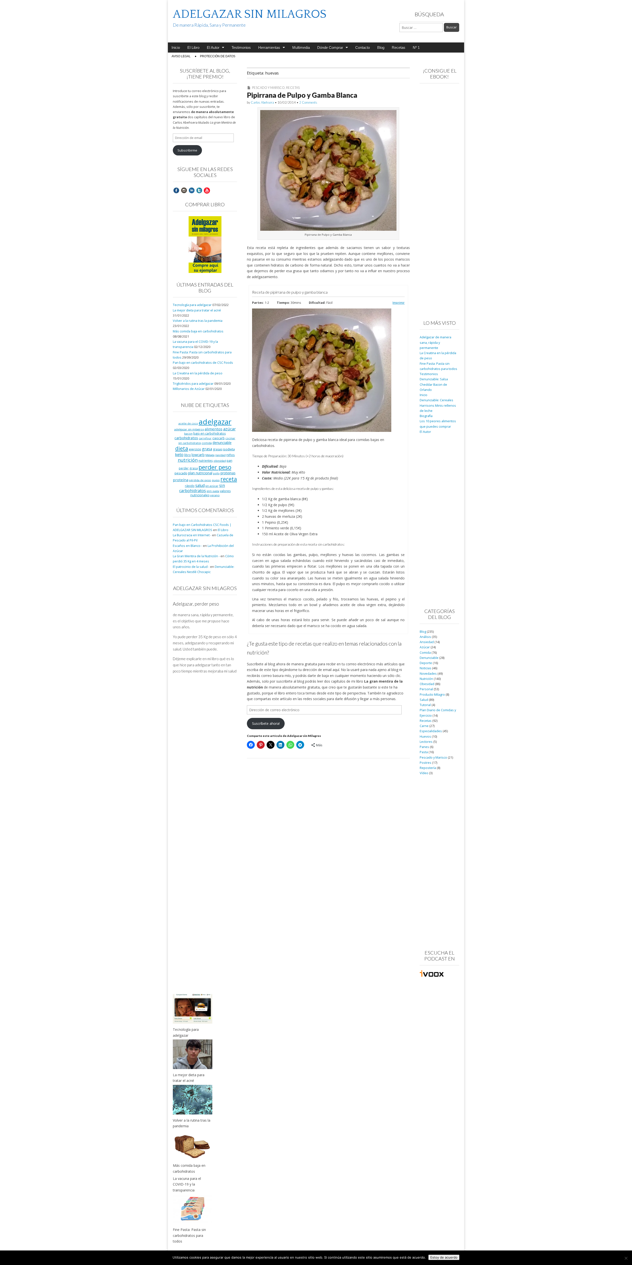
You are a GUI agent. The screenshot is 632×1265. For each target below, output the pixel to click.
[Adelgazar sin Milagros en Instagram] (183, 190)
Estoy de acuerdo (443, 1257)
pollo (216, 473)
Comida (425, 653)
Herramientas (269, 47)
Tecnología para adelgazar (192, 305)
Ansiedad (427, 642)
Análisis (425, 637)
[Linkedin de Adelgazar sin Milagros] (191, 190)
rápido (190, 486)
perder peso (214, 467)
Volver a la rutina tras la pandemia (197, 321)
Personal (426, 689)
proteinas (228, 473)
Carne (424, 726)
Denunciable (429, 658)
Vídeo (424, 773)
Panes (424, 747)
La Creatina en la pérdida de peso (197, 373)
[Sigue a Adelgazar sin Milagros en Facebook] (176, 190)
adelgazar (215, 422)
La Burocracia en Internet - (192, 535)
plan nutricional (200, 473)
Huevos (425, 736)
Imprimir (399, 303)
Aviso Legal (181, 56)
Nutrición (426, 679)
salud (200, 485)
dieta (181, 448)
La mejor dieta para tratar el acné (197, 310)
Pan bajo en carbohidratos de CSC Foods (203, 363)
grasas (217, 449)
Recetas (398, 47)
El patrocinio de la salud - (191, 567)
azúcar (229, 429)
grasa (207, 449)
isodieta (229, 449)
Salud (424, 700)
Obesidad (427, 684)
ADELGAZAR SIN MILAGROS (249, 14)
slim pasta (213, 491)
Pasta (424, 752)
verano (215, 495)
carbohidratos (186, 437)
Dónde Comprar (330, 47)
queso (216, 480)
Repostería (428, 768)
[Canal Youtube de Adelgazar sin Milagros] (206, 190)
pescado (181, 473)
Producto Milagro (432, 694)
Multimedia (301, 47)
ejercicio (195, 449)
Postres (425, 763)
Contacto (362, 47)
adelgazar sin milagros (189, 429)
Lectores (426, 742)
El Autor (213, 47)
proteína (180, 479)
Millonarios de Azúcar (189, 389)
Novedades (428, 673)
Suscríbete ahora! (266, 723)
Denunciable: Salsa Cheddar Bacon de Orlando (434, 384)
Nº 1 (416, 47)
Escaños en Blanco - (187, 546)
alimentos (213, 428)
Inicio (176, 47)
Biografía (426, 416)
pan (229, 460)
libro (187, 455)
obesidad (220, 460)
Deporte (426, 663)
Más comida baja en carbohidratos (198, 331)
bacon (188, 433)
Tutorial (425, 705)
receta (228, 479)
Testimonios (241, 47)
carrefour (205, 438)
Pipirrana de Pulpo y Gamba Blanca (302, 95)
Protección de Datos (217, 56)
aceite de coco (188, 423)
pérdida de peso (200, 480)
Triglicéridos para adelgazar (193, 384)
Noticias (425, 668)
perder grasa (188, 468)
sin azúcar (211, 486)
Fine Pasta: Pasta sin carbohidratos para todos (189, 1235)
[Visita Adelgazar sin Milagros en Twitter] (199, 190)
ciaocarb (218, 438)
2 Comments (308, 102)
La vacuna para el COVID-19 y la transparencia (187, 1184)
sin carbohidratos (202, 488)
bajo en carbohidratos (209, 433)
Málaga (210, 455)
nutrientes (205, 460)
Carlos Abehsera (262, 102)
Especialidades (431, 731)
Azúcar (425, 647)
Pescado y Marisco (268, 88)
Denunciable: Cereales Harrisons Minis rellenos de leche (438, 405)
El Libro (193, 47)
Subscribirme (187, 150)
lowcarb (198, 454)
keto (179, 454)
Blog (380, 47)
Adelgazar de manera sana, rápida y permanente (435, 342)
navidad (220, 455)
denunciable (222, 442)
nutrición (188, 460)
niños (230, 455)
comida (207, 443)
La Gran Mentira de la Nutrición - (196, 556)
